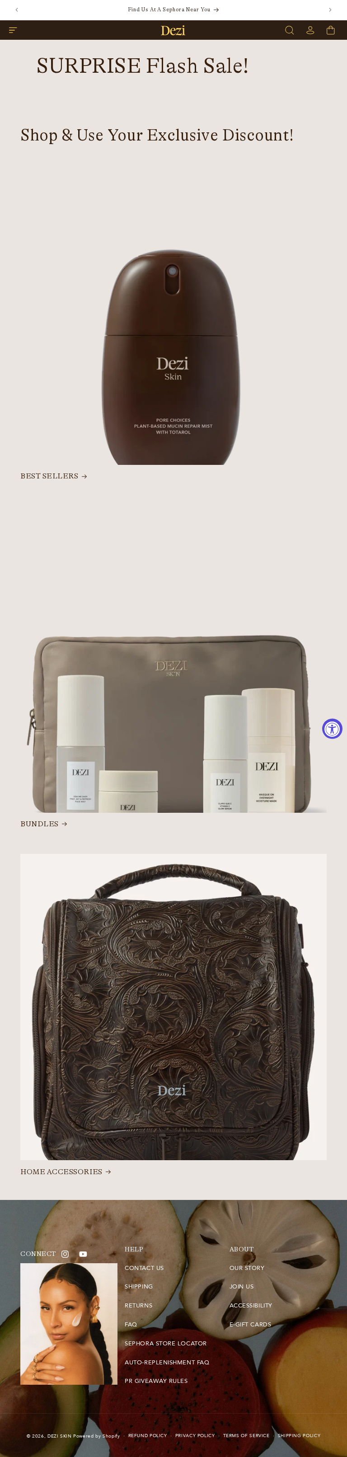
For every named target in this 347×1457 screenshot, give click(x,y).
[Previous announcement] (17, 10)
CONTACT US (144, 1268)
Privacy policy (195, 1436)
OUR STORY (247, 1268)
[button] (13, 30)
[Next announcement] (330, 10)
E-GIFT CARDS (250, 1325)
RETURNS (138, 1306)
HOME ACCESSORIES (61, 1172)
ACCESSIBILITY (251, 1306)
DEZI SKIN (59, 1436)
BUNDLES (39, 824)
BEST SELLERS (49, 476)
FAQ (131, 1325)
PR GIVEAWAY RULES (156, 1381)
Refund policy (147, 1436)
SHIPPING (139, 1287)
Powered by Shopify (96, 1436)
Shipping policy (299, 1436)
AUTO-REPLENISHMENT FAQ (167, 1363)
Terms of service (246, 1436)
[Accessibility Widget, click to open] (332, 728)
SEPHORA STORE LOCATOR (165, 1344)
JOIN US (242, 1287)
